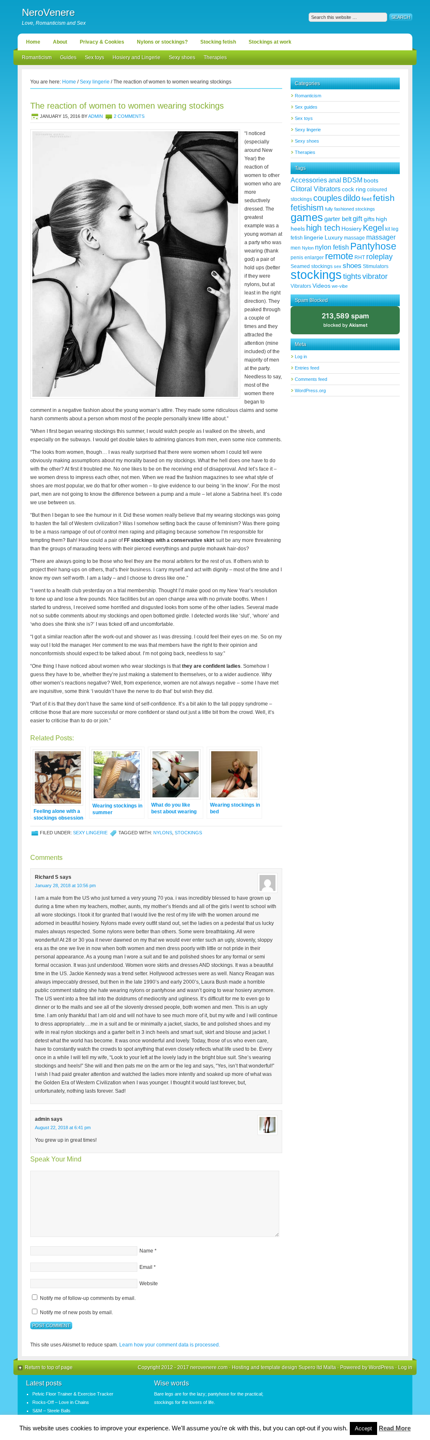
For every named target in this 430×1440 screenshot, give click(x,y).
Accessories (309, 180)
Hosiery (351, 228)
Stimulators (375, 266)
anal (334, 180)
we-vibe (340, 286)
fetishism (307, 207)
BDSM (352, 180)
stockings (188, 832)
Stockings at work (270, 42)
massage (354, 238)
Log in (301, 356)
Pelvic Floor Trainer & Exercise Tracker (72, 1393)
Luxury (334, 237)
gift (357, 219)
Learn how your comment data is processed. (169, 1345)
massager (381, 237)
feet (367, 198)
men (296, 248)
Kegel (373, 227)
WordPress (381, 1367)
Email (145, 1267)
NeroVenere (48, 12)
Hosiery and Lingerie (136, 57)
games (307, 217)
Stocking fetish (218, 42)
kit (387, 229)
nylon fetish (332, 247)
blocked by (352, 323)
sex (337, 266)
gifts (369, 219)
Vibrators (301, 286)
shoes (352, 266)
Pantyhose (373, 246)
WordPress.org (310, 390)
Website (148, 1283)
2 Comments (129, 116)
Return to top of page (49, 1367)
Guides (68, 57)
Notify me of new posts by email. (76, 1312)
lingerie (313, 237)
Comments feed (311, 379)
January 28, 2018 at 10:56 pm (65, 885)
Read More (395, 1428)
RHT (359, 257)
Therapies (215, 57)
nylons (162, 832)
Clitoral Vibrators (316, 189)
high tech (323, 227)
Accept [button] (363, 1428)
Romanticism (37, 57)
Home (33, 42)
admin (95, 116)
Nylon (308, 247)
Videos (321, 285)
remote (339, 256)
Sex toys (94, 57)
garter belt (337, 218)
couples (327, 198)
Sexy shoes (182, 57)
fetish (384, 198)
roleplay (379, 256)
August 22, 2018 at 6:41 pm (63, 1127)
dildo (351, 198)
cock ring (354, 189)
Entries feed (307, 367)
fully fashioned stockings (350, 208)
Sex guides (306, 106)
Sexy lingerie (90, 832)
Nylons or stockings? (162, 42)
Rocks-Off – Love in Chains (60, 1402)
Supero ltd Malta (317, 1367)
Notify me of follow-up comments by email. (88, 1298)
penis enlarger (307, 257)
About (60, 42)
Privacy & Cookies (102, 42)
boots (371, 180)
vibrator (375, 276)
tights (352, 276)
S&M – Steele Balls (51, 1410)
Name (146, 1251)
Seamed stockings (312, 266)
